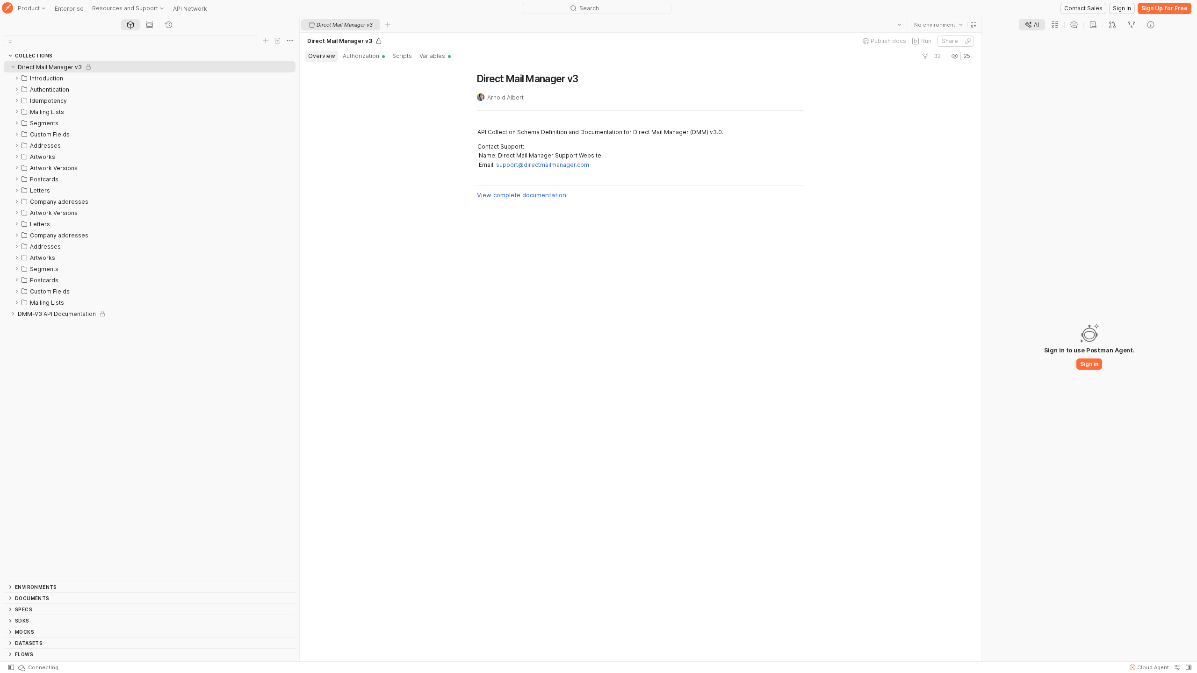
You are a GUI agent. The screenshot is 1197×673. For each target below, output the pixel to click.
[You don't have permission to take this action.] (387, 24)
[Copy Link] (967, 41)
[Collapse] (13, 67)
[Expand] (17, 78)
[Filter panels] (10, 40)
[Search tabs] (899, 24)
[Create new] (265, 40)
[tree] (150, 321)
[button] (973, 25)
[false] (925, 56)
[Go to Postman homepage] (7, 8)
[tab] (130, 24)
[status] (40, 667)
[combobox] (938, 25)
